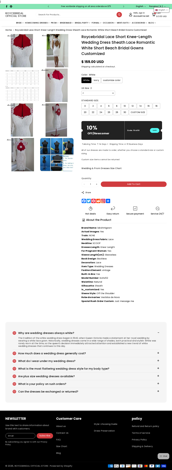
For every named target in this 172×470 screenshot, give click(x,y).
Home (8, 30)
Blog (58, 453)
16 (149, 106)
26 (109, 112)
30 (124, 112)
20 (85, 112)
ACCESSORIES (138, 22)
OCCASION (108, 22)
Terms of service (141, 432)
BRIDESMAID (65, 22)
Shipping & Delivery (142, 446)
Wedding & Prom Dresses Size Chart (101, 168)
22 (93, 112)
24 (101, 112)
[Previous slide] (48, 6)
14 (140, 106)
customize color (112, 80)
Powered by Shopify (61, 465)
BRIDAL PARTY (81, 22)
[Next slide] (123, 6)
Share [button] (88, 192)
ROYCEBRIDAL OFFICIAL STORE (32, 465)
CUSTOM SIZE (138, 112)
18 (156, 106)
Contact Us (62, 432)
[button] (159, 14)
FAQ (58, 439)
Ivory (96, 80)
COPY (155, 130)
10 (125, 106)
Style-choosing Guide (105, 424)
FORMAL (95, 22)
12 (133, 106)
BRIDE (19, 22)
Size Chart (61, 446)
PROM (54, 22)
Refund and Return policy (145, 426)
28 (117, 112)
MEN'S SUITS (122, 22)
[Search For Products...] (119, 14)
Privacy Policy (139, 439)
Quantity (86, 178)
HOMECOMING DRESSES (36, 22)
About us (61, 426)
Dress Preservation (104, 430)
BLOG (151, 22)
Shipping (85, 66)
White (86, 80)
